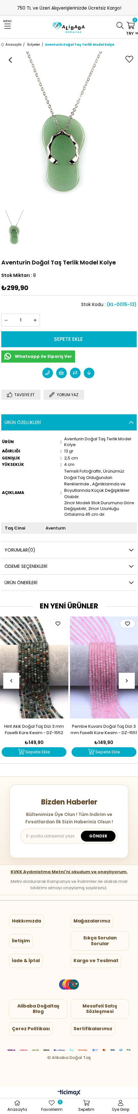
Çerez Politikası (31, 1028)
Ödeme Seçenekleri (25, 566)
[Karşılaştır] (75, 373)
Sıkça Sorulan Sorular (100, 941)
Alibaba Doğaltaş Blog (38, 1009)
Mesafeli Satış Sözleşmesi (99, 1009)
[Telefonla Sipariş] (47, 373)
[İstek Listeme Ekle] (61, 373)
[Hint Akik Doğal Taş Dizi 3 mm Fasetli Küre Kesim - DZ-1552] (34, 667)
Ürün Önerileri (20, 582)
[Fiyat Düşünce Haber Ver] (89, 373)
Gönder (98, 836)
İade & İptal (26, 960)
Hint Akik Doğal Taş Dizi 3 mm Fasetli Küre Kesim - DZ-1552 (34, 729)
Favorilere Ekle (58, 624)
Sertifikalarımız (92, 1028)
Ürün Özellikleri (22, 422)
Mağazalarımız (91, 921)
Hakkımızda (26, 921)
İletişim (21, 940)
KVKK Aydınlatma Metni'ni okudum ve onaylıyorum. (69, 872)
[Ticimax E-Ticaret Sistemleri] (69, 1093)
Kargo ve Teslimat (95, 960)
